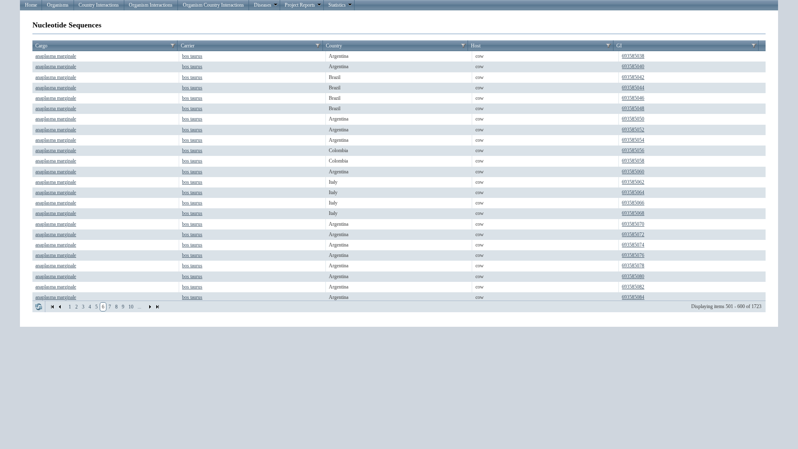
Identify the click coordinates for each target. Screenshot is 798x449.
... (139, 307)
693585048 (633, 108)
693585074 (633, 245)
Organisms (58, 5)
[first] (52, 307)
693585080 (633, 276)
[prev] (60, 307)
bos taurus (192, 56)
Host (475, 46)
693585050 (633, 119)
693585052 (633, 130)
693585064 (633, 192)
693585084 (633, 297)
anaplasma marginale (55, 56)
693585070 (633, 224)
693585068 (633, 213)
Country (334, 46)
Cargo (41, 46)
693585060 (633, 172)
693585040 (633, 66)
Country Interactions (99, 5)
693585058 (633, 161)
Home (31, 5)
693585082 (633, 287)
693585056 (633, 150)
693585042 (633, 77)
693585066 (633, 203)
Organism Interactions (150, 5)
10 (130, 307)
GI (619, 46)
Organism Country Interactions (213, 5)
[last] (157, 307)
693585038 (633, 56)
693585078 (633, 266)
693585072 (633, 234)
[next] (150, 307)
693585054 (633, 140)
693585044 (633, 88)
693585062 (633, 182)
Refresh (38, 306)
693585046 (633, 98)
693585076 (633, 255)
